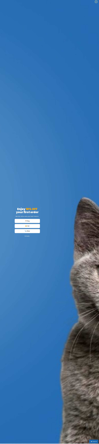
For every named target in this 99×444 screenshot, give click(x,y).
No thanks (27, 236)
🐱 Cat (27, 226)
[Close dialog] (96, 2)
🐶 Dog (27, 221)
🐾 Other (27, 231)
